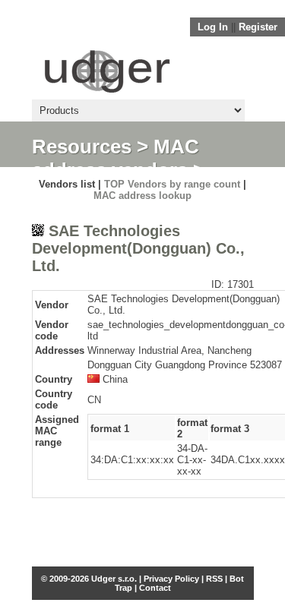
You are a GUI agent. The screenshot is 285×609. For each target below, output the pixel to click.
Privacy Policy (171, 578)
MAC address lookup (142, 195)
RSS (214, 578)
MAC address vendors (115, 158)
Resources (81, 146)
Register (258, 27)
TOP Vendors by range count (172, 184)
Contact (155, 587)
